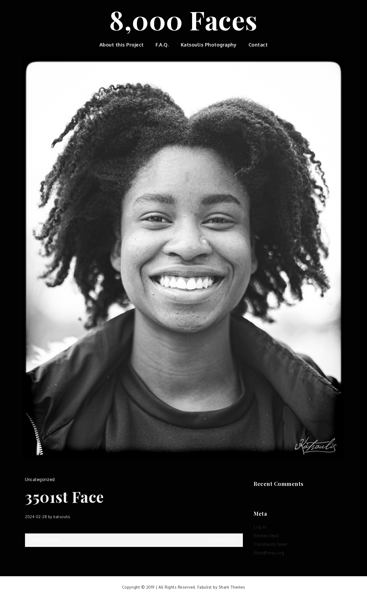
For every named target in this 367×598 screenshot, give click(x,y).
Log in (260, 527)
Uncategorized (40, 479)
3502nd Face (223, 540)
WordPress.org (269, 553)
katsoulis (61, 516)
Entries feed (266, 535)
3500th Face (44, 540)
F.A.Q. (162, 45)
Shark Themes (232, 587)
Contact (258, 45)
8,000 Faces (183, 19)
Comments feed (270, 544)
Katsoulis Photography (209, 45)
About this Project (121, 45)
